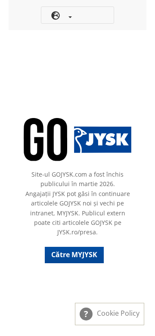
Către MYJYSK (74, 254)
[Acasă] (77, 139)
